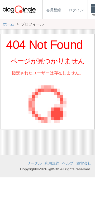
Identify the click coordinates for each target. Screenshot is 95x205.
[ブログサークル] (19, 9)
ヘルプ (67, 163)
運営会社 (84, 163)
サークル (34, 163)
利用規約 (52, 163)
